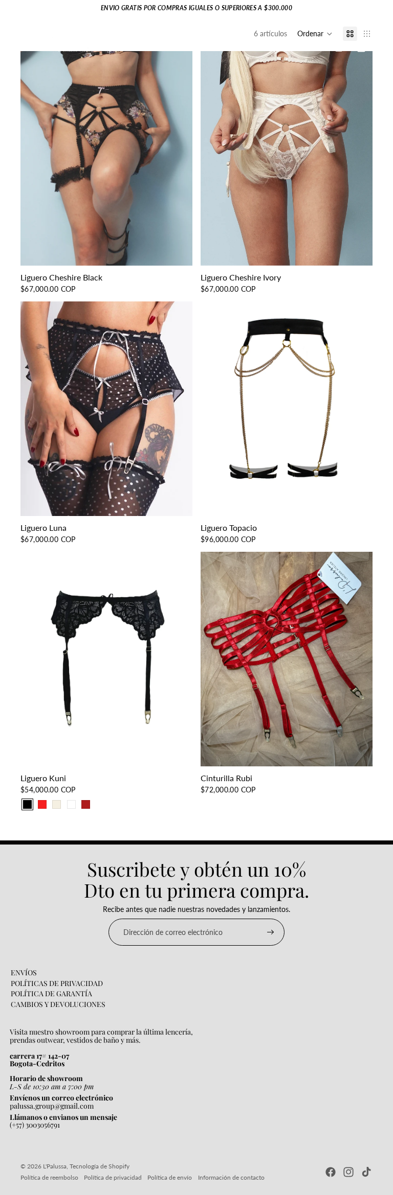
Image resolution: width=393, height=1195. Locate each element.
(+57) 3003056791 (35, 1125)
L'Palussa (55, 1166)
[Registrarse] (270, 932)
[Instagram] (348, 1172)
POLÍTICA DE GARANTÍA (51, 993)
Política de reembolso (49, 1177)
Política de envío (169, 1177)
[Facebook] (330, 1172)
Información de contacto (231, 1177)
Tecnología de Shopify (99, 1166)
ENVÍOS (24, 972)
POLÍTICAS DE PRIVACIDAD (57, 983)
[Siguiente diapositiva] (357, 408)
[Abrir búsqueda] (317, 47)
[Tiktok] (366, 1172)
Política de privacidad (113, 1177)
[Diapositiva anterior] (216, 408)
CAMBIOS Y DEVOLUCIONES (58, 1004)
